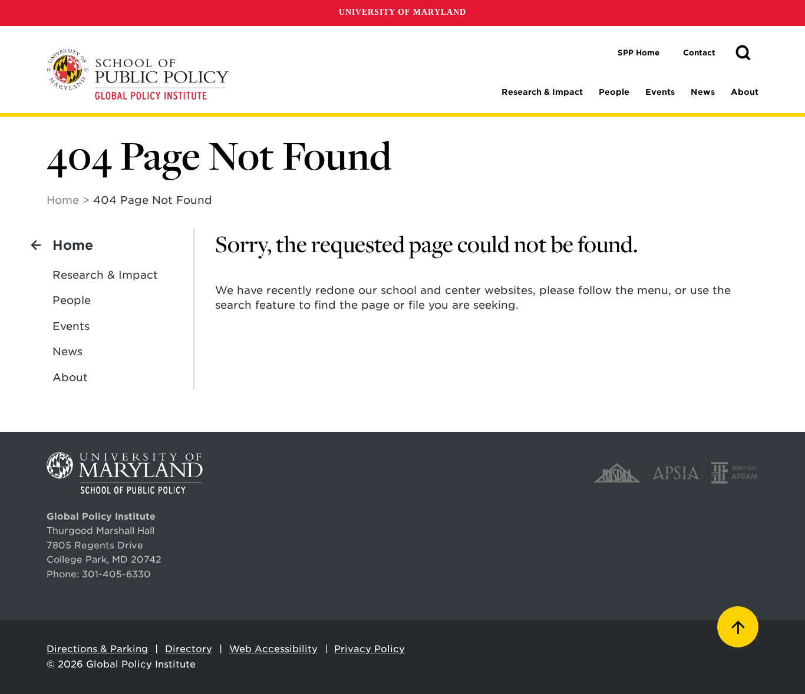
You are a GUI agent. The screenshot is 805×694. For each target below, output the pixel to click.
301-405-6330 (116, 574)
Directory (188, 649)
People (614, 92)
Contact (699, 52)
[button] (743, 53)
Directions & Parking (97, 649)
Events (660, 92)
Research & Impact (542, 92)
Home (63, 200)
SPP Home (638, 52)
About (744, 92)
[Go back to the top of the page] (737, 626)
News (703, 92)
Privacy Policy (369, 649)
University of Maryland (402, 12)
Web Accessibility (273, 649)
